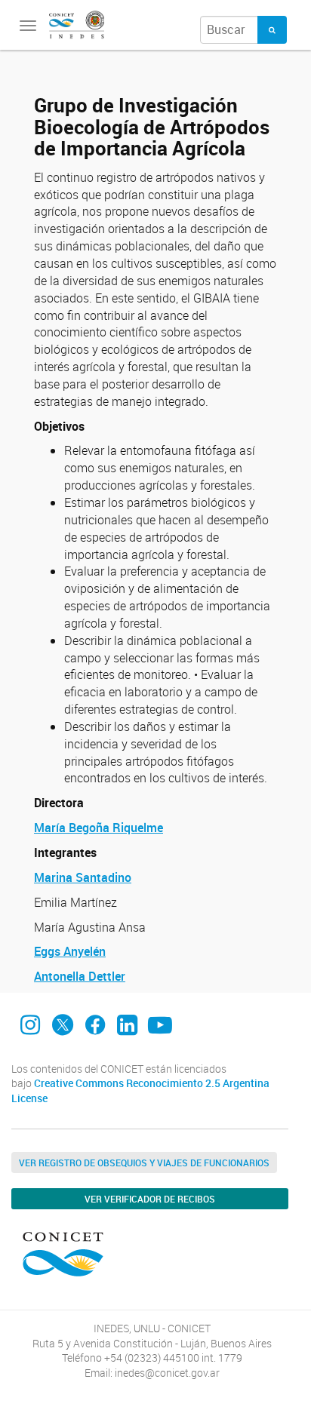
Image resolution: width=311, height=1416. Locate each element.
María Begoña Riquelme (98, 827)
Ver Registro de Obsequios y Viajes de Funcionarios (144, 1162)
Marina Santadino (82, 877)
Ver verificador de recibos (150, 1199)
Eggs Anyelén (70, 951)
